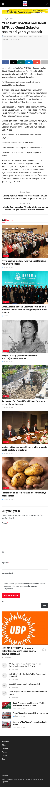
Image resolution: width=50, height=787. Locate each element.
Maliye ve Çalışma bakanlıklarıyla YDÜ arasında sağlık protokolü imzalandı (24, 448)
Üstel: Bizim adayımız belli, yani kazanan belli (24, 684)
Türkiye (5, 748)
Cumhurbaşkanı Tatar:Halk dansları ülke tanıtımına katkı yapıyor (28, 693)
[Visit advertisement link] (25, 13)
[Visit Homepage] (25, 3)
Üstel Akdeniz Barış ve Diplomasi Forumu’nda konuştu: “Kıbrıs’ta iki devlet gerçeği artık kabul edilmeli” (24, 309)
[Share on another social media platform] (44, 62)
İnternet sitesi (7, 573)
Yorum (5, 523)
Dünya (4, 755)
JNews (9, 779)
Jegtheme (5, 782)
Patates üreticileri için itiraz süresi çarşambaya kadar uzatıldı (24, 494)
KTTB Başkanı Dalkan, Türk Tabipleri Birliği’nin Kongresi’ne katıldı (24, 262)
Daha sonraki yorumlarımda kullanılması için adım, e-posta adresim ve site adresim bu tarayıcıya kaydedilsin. (25, 586)
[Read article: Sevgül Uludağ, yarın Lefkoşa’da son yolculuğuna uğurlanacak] (25, 336)
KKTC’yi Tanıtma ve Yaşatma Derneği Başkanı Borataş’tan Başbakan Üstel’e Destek (25, 665)
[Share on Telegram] (29, 62)
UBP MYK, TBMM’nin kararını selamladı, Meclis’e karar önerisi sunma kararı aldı (19, 650)
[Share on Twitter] (13, 62)
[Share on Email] (36, 62)
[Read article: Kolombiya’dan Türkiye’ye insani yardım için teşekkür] (6, 724)
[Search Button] (47, 3)
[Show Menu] (3, 3)
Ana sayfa (5, 19)
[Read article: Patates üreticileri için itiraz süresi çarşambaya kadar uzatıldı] (25, 473)
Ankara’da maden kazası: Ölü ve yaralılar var (30, 713)
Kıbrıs (11, 19)
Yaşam (4, 752)
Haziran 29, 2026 (8, 267)
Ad (4, 552)
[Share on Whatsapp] (21, 62)
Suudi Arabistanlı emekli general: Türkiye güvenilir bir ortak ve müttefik (29, 704)
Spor (3, 759)
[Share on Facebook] (5, 62)
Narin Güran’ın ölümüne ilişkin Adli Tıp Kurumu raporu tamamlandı (28, 675)
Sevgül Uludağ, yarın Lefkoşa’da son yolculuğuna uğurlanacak (19, 357)
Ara (3, 601)
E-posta (6, 562)
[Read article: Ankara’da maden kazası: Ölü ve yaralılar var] (6, 715)
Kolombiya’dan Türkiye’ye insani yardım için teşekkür (30, 723)
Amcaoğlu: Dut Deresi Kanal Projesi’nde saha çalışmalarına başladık (23, 403)
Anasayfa (5, 741)
